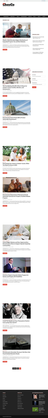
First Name (34, 74)
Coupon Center (5, 403)
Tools (34, 16)
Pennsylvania (5, 38)
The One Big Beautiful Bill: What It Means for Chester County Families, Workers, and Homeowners (15, 87)
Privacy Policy (20, 405)
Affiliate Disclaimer (21, 408)
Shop (43, 16)
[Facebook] (42, 1)
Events (4, 398)
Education (12, 16)
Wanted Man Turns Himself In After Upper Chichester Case (42, 396)
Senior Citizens (9, 38)
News (18, 16)
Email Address (34, 82)
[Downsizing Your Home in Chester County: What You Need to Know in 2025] (17, 153)
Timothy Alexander (11, 278)
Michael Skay (10, 166)
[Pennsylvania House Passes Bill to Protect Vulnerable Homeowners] (17, 108)
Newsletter (4, 396)
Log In (4, 0)
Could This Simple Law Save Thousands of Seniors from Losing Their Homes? (16, 321)
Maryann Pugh (9, 43)
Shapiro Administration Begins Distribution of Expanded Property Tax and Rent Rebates (15, 40)
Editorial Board (10, 90)
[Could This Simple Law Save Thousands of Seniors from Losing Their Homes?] (17, 311)
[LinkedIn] (44, 1)
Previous (14, 368)
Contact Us (19, 398)
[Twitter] (43, 1)
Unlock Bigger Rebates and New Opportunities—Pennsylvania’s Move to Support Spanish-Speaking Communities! (16, 243)
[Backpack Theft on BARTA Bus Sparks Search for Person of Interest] (35, 401)
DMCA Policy (20, 406)
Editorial (4, 84)
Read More (4, 49)
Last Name (34, 78)
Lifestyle (30, 16)
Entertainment (24, 16)
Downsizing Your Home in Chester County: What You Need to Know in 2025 (16, 164)
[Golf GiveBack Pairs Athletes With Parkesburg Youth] (35, 407)
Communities (5, 16)
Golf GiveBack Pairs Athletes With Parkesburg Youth (42, 409)
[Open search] (45, 16)
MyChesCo (9, 416)
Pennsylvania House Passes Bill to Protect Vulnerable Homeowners (14, 118)
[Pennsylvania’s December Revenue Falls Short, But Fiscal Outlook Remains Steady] (17, 342)
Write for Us (20, 401)
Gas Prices (4, 405)
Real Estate (4, 162)
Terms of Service (20, 403)
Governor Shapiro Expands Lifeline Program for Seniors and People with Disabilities (16, 275)
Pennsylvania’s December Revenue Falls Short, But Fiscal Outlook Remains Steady (16, 352)
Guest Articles (5, 401)
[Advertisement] (28, 12)
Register (7, 0)
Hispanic (4, 240)
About (39, 16)
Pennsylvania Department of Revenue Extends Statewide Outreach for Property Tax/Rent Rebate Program (16, 196)
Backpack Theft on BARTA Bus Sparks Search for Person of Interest (42, 403)
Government (4, 116)
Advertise (19, 396)
